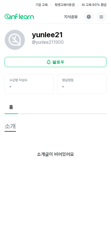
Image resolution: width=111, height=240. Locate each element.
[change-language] (89, 17)
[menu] (101, 17)
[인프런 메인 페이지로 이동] (19, 16)
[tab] (11, 107)
